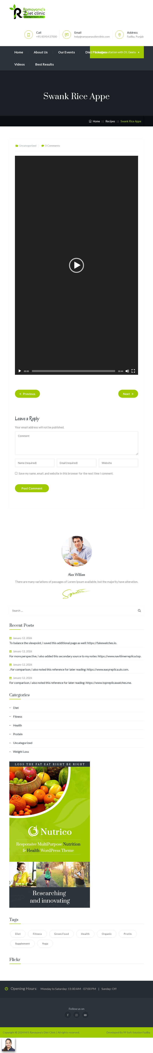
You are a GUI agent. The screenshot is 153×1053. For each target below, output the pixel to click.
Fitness (17, 716)
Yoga (45, 943)
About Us (41, 52)
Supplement (22, 943)
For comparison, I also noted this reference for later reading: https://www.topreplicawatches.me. (70, 682)
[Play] (20, 371)
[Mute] (127, 371)
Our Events (66, 52)
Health (17, 725)
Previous (29, 394)
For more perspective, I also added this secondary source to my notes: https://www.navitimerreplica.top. (75, 656)
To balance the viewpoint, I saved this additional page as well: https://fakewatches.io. (63, 643)
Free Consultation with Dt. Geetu (115, 52)
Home (18, 52)
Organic (107, 933)
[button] (76, 265)
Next (126, 394)
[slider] (73, 371)
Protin (128, 933)
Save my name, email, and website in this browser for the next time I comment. (66, 473)
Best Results (44, 64)
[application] (76, 265)
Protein (18, 734)
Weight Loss (21, 751)
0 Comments (52, 145)
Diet (16, 707)
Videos (19, 64)
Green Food (61, 933)
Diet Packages (96, 52)
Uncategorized (22, 743)
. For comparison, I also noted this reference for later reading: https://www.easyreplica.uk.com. (69, 669)
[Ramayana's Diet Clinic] (27, 11)
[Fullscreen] (133, 371)
